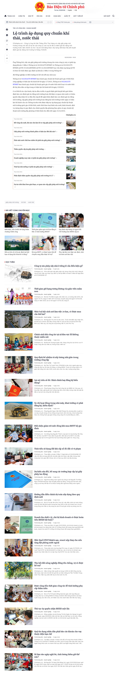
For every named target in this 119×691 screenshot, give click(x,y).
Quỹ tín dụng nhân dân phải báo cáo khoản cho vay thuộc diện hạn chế (57, 632)
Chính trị (21, 16)
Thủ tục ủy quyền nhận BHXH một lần (51, 609)
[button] (48, 22)
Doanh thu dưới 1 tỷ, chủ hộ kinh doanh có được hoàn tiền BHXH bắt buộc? (59, 518)
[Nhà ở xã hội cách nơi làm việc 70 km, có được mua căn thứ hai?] (19, 319)
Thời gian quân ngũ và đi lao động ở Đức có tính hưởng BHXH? (44, 231)
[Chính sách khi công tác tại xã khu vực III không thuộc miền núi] (19, 342)
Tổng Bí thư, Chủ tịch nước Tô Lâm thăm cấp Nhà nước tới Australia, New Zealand (27, 22)
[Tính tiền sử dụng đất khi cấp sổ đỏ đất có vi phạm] (19, 456)
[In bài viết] (7, 49)
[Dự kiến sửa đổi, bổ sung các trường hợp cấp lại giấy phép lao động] (19, 479)
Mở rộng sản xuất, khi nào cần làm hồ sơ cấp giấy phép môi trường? (38, 123)
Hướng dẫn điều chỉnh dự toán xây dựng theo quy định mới (57, 495)
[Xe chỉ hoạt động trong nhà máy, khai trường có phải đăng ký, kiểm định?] (19, 410)
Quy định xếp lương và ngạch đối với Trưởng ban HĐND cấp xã (70, 231)
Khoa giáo (57, 16)
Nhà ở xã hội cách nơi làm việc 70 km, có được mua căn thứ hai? (57, 312)
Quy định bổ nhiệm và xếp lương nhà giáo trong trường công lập (56, 358)
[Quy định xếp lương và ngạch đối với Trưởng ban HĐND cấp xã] (71, 220)
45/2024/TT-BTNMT (29, 79)
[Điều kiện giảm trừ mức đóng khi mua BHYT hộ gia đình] (19, 433)
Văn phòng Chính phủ (80, 22)
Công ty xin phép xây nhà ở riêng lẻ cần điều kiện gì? (58, 266)
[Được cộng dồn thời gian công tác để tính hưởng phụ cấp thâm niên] (19, 593)
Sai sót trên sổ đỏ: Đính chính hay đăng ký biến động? (56, 381)
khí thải (23, 202)
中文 (76, 10)
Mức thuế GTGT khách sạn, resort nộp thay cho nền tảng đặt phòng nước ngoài (58, 541)
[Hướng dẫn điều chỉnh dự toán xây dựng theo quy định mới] (19, 502)
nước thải (31, 202)
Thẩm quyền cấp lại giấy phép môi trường (29, 149)
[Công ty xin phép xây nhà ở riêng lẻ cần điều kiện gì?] (19, 273)
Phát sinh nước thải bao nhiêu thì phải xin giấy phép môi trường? (37, 140)
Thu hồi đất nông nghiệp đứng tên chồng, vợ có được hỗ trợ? (58, 564)
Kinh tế (30, 16)
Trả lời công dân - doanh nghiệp (24, 28)
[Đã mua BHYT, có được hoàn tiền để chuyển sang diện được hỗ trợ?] (44, 243)
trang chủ (11, 16)
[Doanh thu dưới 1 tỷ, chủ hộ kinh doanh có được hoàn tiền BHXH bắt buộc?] (19, 525)
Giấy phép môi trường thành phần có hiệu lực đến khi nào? (35, 131)
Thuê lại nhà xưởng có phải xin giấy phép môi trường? (33, 167)
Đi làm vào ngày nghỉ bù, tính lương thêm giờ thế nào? (56, 655)
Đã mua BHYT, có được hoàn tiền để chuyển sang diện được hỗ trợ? (44, 253)
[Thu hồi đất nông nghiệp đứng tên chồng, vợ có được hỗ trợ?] (19, 570)
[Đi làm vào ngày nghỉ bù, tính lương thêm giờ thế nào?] (19, 662)
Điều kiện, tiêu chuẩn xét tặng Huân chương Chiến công (17, 231)
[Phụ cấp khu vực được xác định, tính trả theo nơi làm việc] (71, 243)
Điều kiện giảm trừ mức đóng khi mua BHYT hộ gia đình (57, 427)
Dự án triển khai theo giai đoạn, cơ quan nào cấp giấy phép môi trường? (39, 184)
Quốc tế (67, 16)
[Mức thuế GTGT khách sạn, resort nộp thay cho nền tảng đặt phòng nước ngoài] (19, 547)
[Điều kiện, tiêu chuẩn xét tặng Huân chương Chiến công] (17, 220)
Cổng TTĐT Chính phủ (63, 22)
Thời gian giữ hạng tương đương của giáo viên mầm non (58, 290)
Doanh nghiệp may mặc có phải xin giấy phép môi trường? (34, 158)
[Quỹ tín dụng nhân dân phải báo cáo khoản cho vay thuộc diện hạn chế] (19, 639)
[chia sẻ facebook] (7, 29)
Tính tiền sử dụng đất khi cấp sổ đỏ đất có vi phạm (57, 449)
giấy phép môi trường (12, 202)
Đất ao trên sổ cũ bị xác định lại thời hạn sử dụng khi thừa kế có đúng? (17, 253)
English (70, 10)
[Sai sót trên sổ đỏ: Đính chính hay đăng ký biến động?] (19, 387)
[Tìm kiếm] (113, 16)
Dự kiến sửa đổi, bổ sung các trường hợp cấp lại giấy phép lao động (58, 472)
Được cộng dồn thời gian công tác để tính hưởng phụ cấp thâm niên (58, 587)
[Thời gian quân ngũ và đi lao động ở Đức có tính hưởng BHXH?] (44, 220)
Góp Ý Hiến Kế (78, 16)
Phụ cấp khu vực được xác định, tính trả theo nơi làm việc (71, 253)
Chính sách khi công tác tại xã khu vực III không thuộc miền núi (56, 335)
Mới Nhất (107, 16)
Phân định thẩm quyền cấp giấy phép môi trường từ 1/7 (33, 176)
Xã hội (48, 16)
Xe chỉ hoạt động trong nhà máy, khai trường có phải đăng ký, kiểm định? (58, 404)
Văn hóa (39, 16)
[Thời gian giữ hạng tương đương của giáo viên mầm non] (19, 296)
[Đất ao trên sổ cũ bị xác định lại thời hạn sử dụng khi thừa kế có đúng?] (17, 243)
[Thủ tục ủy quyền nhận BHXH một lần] (19, 616)
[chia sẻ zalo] (7, 35)
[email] (90, 22)
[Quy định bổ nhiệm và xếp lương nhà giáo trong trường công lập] (19, 365)
